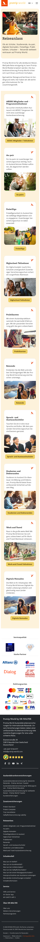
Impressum (6, 936)
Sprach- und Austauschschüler (14, 845)
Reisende (6, 842)
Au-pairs (6, 829)
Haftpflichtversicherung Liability (14, 815)
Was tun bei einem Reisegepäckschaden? (18, 873)
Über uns (6, 908)
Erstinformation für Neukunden (19, 933)
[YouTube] (13, 763)
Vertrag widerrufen (28, 936)
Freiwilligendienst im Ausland (13, 834)
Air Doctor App (8, 894)
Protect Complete (9, 809)
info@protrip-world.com (13, 751)
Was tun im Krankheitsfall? (12, 864)
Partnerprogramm (9, 914)
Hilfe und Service (9, 892)
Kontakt (5, 933)
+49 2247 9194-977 (10, 749)
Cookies (17, 938)
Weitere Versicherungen (11, 911)
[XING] (21, 763)
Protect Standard (9, 807)
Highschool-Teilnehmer (11, 837)
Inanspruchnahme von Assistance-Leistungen (19, 875)
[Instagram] (9, 763)
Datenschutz (9, 938)
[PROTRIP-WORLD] (17, 3)
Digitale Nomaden (9, 831)
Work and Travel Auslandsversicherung (17, 850)
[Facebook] (5, 763)
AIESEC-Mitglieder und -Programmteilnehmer (19, 826)
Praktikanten (7, 840)
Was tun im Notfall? (10, 862)
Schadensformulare (10, 881)
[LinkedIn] (18, 763)
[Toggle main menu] (36, 3)
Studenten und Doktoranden (13, 848)
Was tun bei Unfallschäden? (13, 867)
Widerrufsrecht (16, 936)
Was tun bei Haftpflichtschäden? (14, 870)
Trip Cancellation (9, 812)
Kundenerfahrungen (10, 796)
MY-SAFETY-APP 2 (9, 897)
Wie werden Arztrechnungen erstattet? (17, 878)
